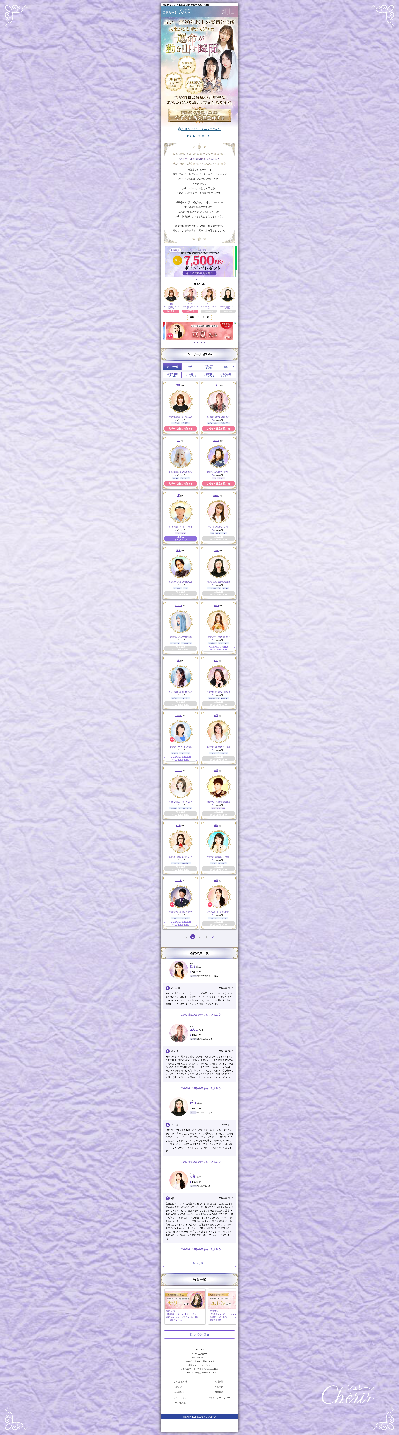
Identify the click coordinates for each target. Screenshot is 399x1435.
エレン (178, 770)
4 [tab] (204, 342)
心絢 (178, 825)
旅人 (178, 550)
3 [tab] (202, 279)
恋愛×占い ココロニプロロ (199, 1365)
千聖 (178, 385)
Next (238, 331)
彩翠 (216, 715)
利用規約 (219, 1392)
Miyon (216, 495)
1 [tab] (196, 279)
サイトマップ (180, 1397)
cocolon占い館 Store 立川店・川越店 (199, 1361)
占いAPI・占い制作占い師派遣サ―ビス (199, 1373)
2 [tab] (199, 279)
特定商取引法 (180, 1392)
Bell (178, 440)
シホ (216, 660)
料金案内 (219, 1386)
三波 (216, 770)
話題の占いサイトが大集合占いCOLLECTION (200, 1369)
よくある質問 (180, 1381)
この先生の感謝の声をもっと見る (199, 1014)
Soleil (216, 605)
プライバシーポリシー (219, 1397)
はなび (178, 605)
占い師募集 (180, 1402)
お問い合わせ (180, 1386)
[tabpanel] (199, 261)
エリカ (216, 385)
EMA (216, 550)
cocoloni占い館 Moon (199, 1357)
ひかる (216, 440)
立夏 (216, 880)
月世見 (178, 880)
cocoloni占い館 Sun (199, 1354)
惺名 (193, 966)
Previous (160, 331)
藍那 (216, 825)
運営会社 (219, 1381)
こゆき (178, 715)
